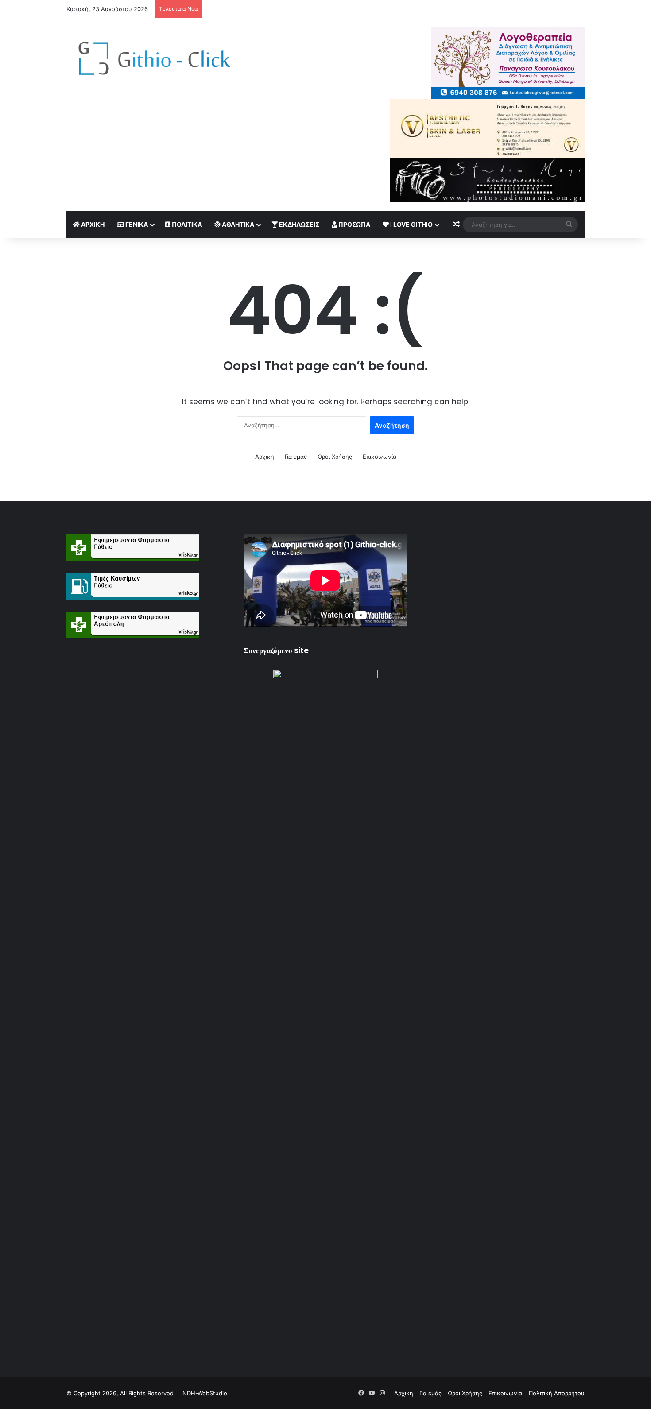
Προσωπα (353, 224)
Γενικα (136, 224)
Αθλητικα (237, 224)
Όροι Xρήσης (335, 456)
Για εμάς (296, 456)
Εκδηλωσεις (298, 224)
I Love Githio (411, 224)
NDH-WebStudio (204, 1393)
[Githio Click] (148, 61)
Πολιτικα (186, 224)
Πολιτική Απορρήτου (557, 1393)
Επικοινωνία (379, 456)
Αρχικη (92, 224)
